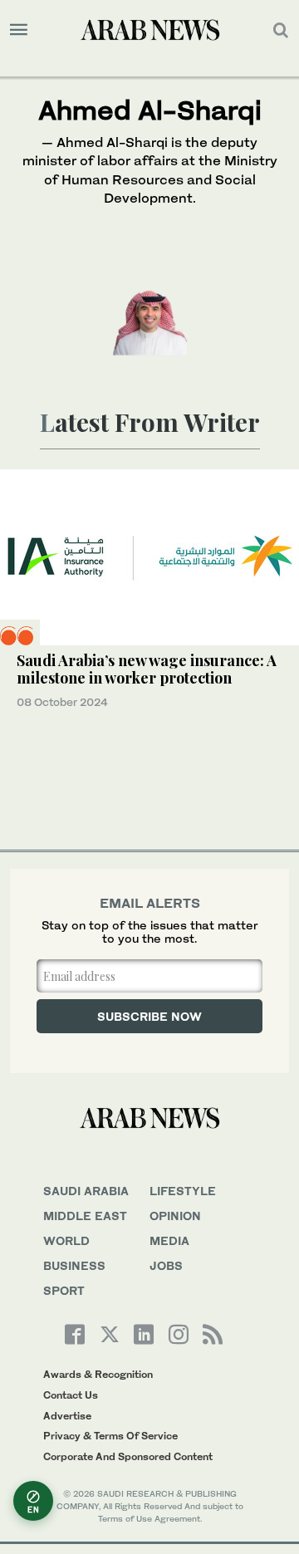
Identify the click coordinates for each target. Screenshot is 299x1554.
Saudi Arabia (86, 1191)
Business (74, 1265)
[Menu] (18, 30)
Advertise (67, 1415)
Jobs (166, 1265)
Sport (64, 1290)
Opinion (175, 1215)
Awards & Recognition (98, 1374)
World (66, 1240)
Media (169, 1240)
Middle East (85, 1215)
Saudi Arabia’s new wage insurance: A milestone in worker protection (147, 669)
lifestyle (183, 1191)
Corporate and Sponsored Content (128, 1456)
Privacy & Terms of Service (110, 1435)
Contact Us (70, 1395)
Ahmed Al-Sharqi (150, 109)
